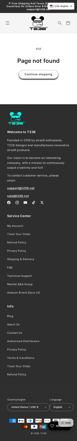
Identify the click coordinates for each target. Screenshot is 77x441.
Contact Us (14, 332)
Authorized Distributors (23, 341)
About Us (13, 324)
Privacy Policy (16, 250)
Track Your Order (19, 234)
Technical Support (19, 276)
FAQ (10, 267)
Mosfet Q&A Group (20, 284)
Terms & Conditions (20, 358)
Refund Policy (16, 242)
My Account (15, 226)
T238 (43, 433)
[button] (7, 23)
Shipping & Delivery (20, 259)
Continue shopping (39, 74)
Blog (10, 316)
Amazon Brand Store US (23, 292)
